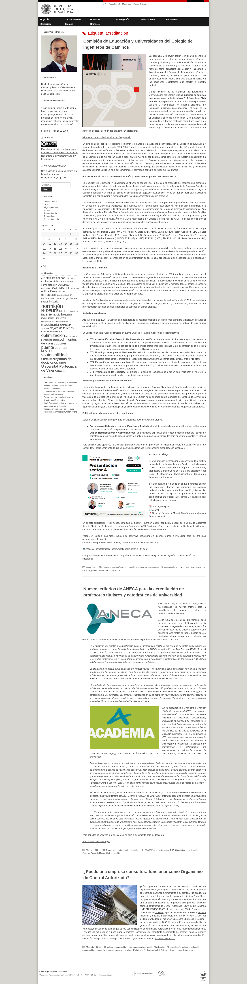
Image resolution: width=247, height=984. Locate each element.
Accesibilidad (114, 4)
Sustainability (50, 359)
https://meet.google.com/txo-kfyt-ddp (129, 549)
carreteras (70, 278)
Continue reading (165, 938)
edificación (47, 291)
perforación (46, 340)
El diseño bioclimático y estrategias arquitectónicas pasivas (59, 392)
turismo (62, 363)
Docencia (95, 19)
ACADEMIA (150, 850)
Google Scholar (50, 202)
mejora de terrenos (62, 328)
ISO (162, 950)
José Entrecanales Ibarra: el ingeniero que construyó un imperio (60, 404)
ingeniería (74, 311)
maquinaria (50, 325)
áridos (63, 371)
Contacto (95, 24)
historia (53, 301)
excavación (59, 298)
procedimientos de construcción (59, 341)
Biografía (44, 19)
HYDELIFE (50, 311)
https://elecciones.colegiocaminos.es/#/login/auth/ (106, 137)
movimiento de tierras (51, 331)
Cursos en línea (73, 19)
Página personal (51, 207)
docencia (75, 288)
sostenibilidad (54, 355)
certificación (194, 947)
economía (100, 950)
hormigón (52, 306)
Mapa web (126, 4)
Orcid (46, 204)
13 (60, 244)
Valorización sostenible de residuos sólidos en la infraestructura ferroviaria (60, 410)
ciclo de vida (49, 281)
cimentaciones (66, 281)
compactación (49, 284)
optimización (53, 335)
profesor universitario (100, 570)
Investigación (122, 19)
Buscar (136, 4)
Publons (47, 210)
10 (44, 244)
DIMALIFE (63, 288)
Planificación (159, 947)
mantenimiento (62, 321)
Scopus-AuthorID (51, 219)
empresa (110, 950)
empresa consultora (137, 947)
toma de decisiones (56, 360)
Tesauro (69, 24)
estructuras (49, 295)
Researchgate (50, 216)
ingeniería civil (118, 567)
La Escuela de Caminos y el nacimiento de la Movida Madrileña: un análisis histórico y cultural (61, 385)
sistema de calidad (105, 929)
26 (55, 253)
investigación (141, 567)
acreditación (169, 567)
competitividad (186, 932)
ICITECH (64, 311)
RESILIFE (47, 351)
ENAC (136, 950)
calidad (110, 947)
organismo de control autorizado (179, 950)
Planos (54, 972)
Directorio (146, 4)
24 (44, 253)
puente (47, 347)
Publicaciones (148, 19)
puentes (61, 348)
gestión (150, 947)
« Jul (43, 266)
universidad (153, 567)
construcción (48, 288)
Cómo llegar (44, 972)
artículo (159, 912)
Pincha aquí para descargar (96, 841)
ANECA (179, 567)
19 (55, 248)
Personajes (172, 19)
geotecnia (71, 298)
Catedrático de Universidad (187, 850)
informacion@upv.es (106, 975)
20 (60, 248)
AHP (43, 278)
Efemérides (46, 24)
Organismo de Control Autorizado (165, 906)
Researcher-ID (50, 213)
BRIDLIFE (51, 278)
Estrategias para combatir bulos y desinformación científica (58, 398)
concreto (63, 284)
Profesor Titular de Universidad (96, 853)
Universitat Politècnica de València (58, 368)
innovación (130, 567)
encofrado (59, 291)
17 (44, 248)
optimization (71, 336)
